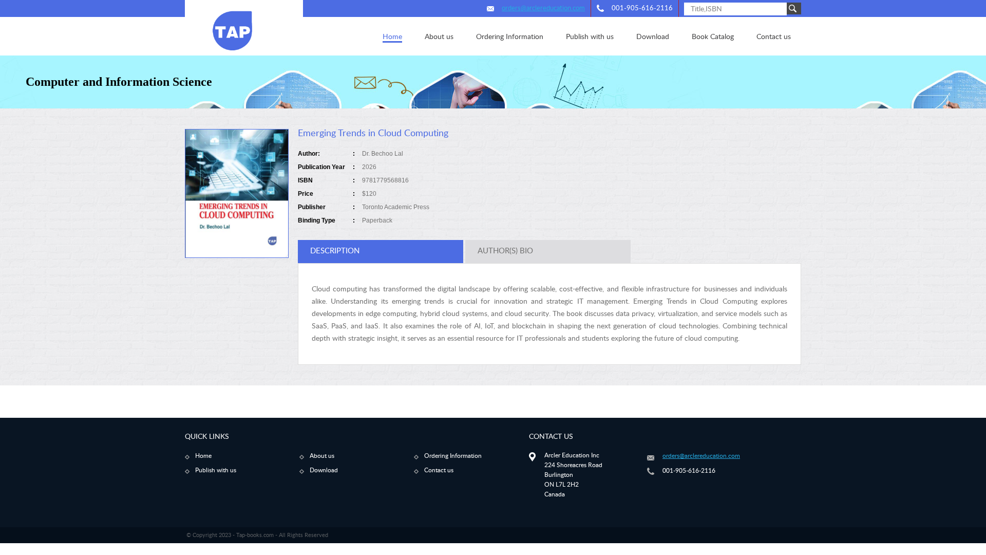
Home (203, 456)
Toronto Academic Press (395, 207)
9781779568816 (385, 180)
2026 (369, 167)
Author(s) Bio (505, 251)
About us (322, 456)
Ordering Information (453, 456)
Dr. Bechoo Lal (382, 153)
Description (334, 251)
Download (324, 470)
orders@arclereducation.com (543, 8)
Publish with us (215, 470)
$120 (369, 193)
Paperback (377, 220)
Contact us (438, 470)
